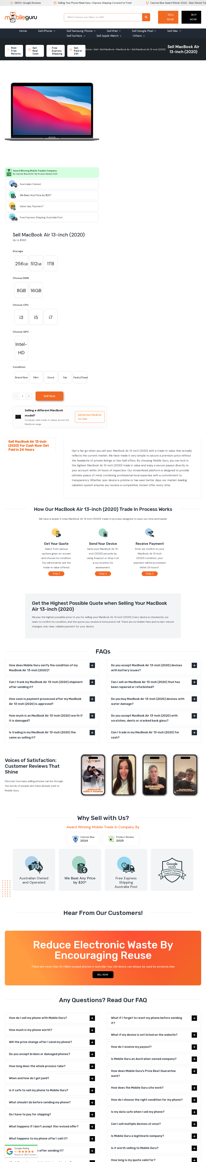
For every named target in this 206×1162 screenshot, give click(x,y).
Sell (96, 49)
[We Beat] (80, 855)
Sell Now (170, 17)
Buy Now (193, 17)
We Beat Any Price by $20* (36, 195)
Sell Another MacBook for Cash (89, 416)
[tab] (30, 446)
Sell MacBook (107, 49)
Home (88, 49)
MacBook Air (123, 49)
